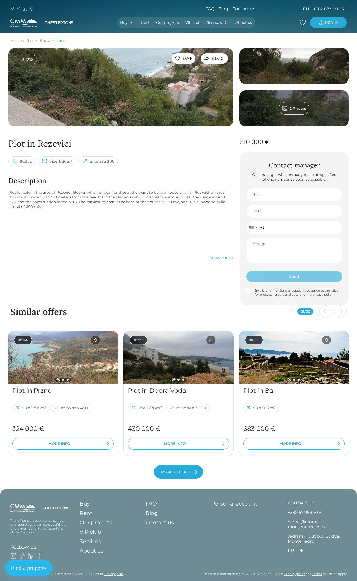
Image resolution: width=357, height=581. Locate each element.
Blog (223, 8)
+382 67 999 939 (330, 9)
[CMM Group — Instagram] (12, 9)
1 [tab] (58, 379)
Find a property (29, 568)
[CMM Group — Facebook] (31, 9)
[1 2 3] (63, 357)
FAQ (210, 8)
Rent (145, 22)
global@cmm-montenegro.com (306, 524)
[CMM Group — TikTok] (19, 9)
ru (260, 9)
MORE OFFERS (175, 472)
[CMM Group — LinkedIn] (25, 9)
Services (214, 22)
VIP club (192, 22)
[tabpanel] (63, 357)
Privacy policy (114, 574)
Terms (317, 574)
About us (243, 22)
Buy (124, 22)
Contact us (243, 8)
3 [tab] (68, 380)
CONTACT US (301, 503)
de (269, 9)
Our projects (167, 22)
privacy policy (322, 294)
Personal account (234, 504)
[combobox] (253, 227)
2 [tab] (63, 380)
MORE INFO (59, 443)
